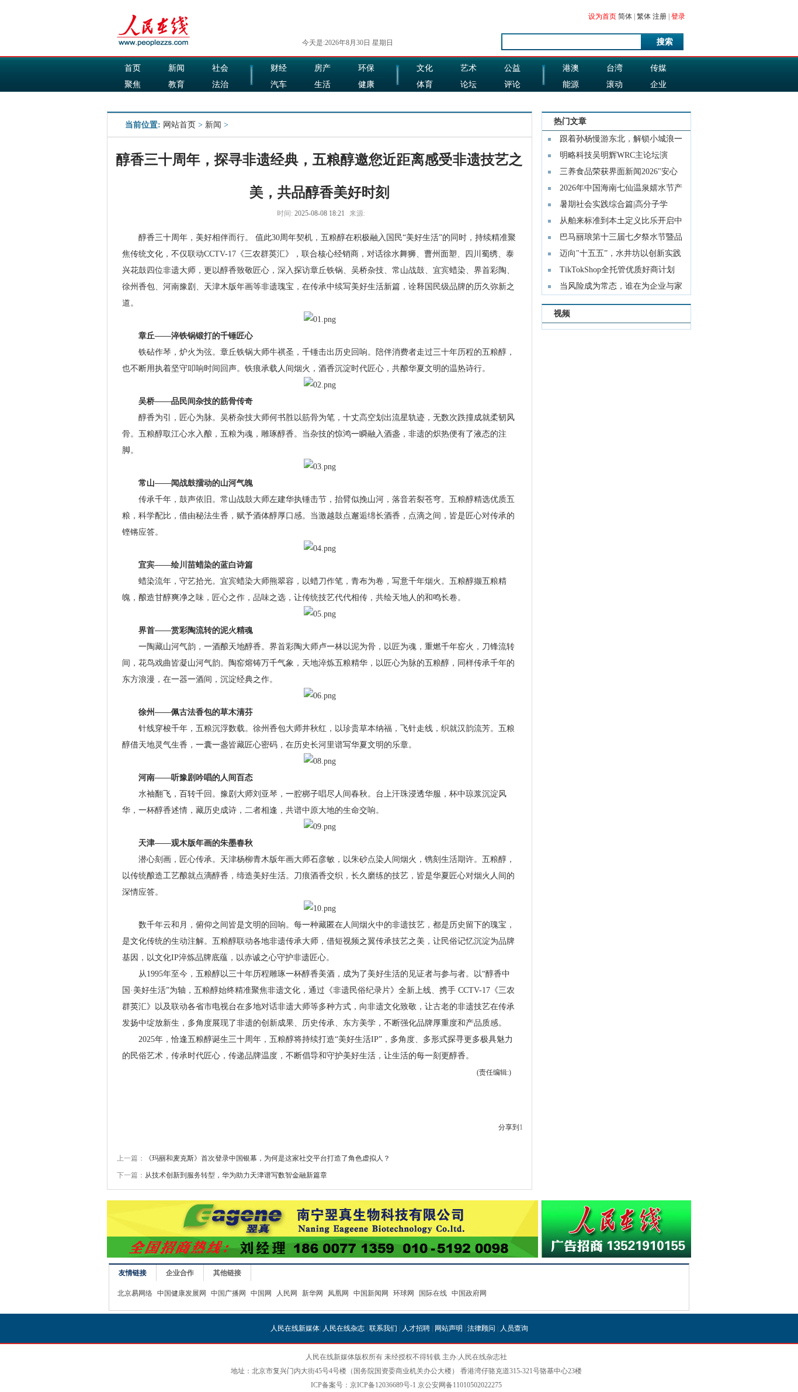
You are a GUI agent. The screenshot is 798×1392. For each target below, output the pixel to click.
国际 (132, 100)
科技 (614, 100)
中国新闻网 (370, 1293)
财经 (278, 68)
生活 (322, 84)
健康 (366, 84)
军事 (176, 100)
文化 (425, 68)
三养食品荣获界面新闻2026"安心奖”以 (619, 173)
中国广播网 (228, 1293)
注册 (660, 16)
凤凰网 (338, 1293)
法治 (220, 84)
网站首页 (179, 124)
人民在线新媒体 (295, 1328)
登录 (678, 16)
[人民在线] (154, 45)
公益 (512, 68)
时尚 (468, 100)
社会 (220, 68)
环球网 (403, 1293)
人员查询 (514, 1328)
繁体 (644, 16)
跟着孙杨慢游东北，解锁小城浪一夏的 (621, 140)
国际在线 (433, 1293)
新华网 (312, 1293)
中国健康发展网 (181, 1293)
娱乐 (278, 100)
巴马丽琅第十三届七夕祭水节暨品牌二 (621, 239)
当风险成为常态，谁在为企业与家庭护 (621, 288)
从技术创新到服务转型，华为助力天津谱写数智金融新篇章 (236, 1175)
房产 (322, 68)
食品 (322, 100)
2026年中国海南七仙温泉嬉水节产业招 (621, 189)
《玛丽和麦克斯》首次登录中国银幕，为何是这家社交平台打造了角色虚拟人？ (267, 1158)
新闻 (176, 68)
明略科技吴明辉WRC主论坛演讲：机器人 (614, 157)
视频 (562, 313)
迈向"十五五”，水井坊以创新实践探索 (620, 255)
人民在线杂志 (343, 1328)
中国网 (261, 1293)
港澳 (571, 68)
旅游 (425, 100)
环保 (366, 68)
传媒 (658, 68)
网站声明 (449, 1328)
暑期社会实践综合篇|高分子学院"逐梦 (614, 206)
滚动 (614, 84)
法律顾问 (481, 1328)
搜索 (665, 41)
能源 (571, 84)
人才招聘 (416, 1328)
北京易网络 (134, 1293)
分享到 (508, 1127)
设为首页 (602, 16)
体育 (425, 84)
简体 (625, 16)
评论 (512, 84)
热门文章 (570, 121)
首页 (132, 68)
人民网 (286, 1293)
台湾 (614, 68)
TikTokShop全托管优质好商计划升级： (617, 271)
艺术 (468, 68)
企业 (658, 84)
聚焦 (132, 84)
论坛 (468, 84)
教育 (176, 84)
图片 (571, 100)
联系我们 (383, 1328)
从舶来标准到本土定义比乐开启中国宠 (621, 222)
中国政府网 (469, 1293)
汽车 (278, 84)
